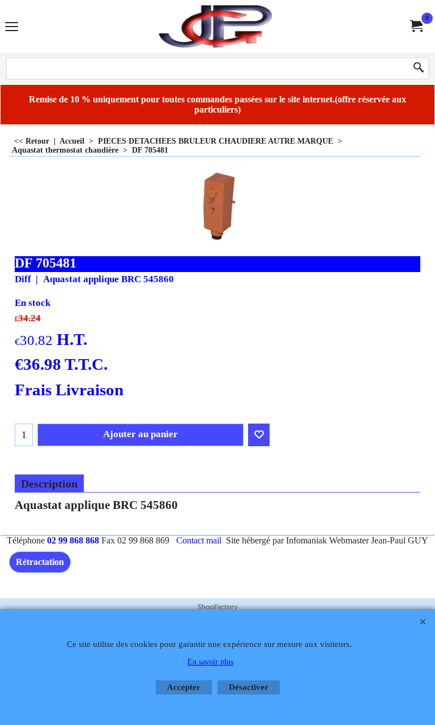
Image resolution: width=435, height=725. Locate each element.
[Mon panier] (415, 26)
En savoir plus (210, 662)
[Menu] (11, 27)
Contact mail (198, 540)
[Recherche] (418, 68)
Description (49, 483)
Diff (23, 279)
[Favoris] (259, 435)
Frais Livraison (69, 390)
